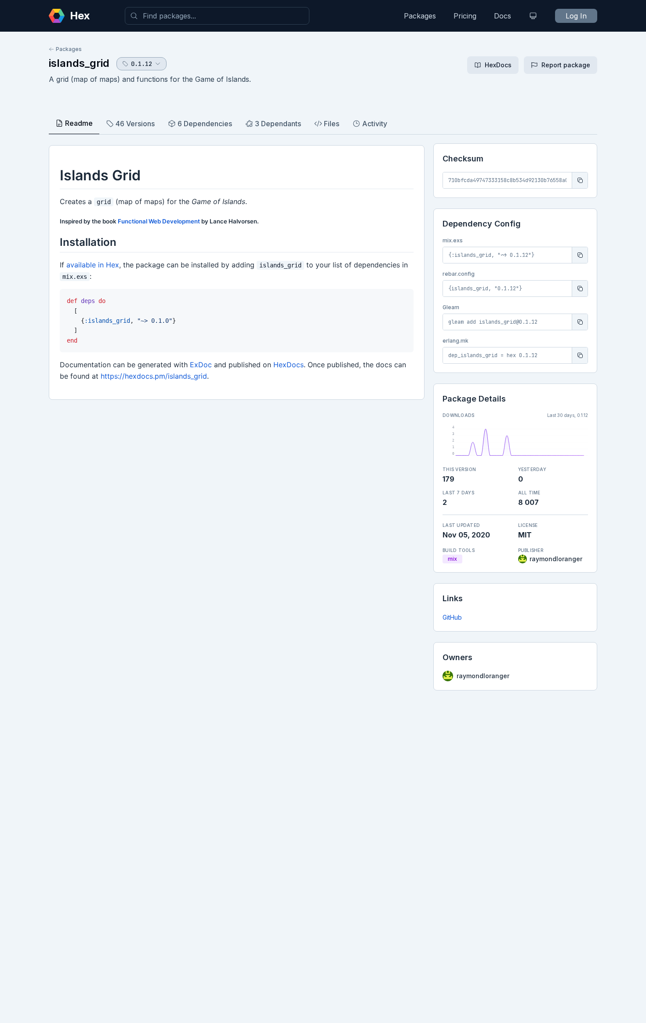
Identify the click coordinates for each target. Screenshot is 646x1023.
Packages (420, 15)
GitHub (452, 617)
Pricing (465, 15)
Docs (502, 15)
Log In (576, 15)
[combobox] (217, 16)
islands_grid (79, 63)
